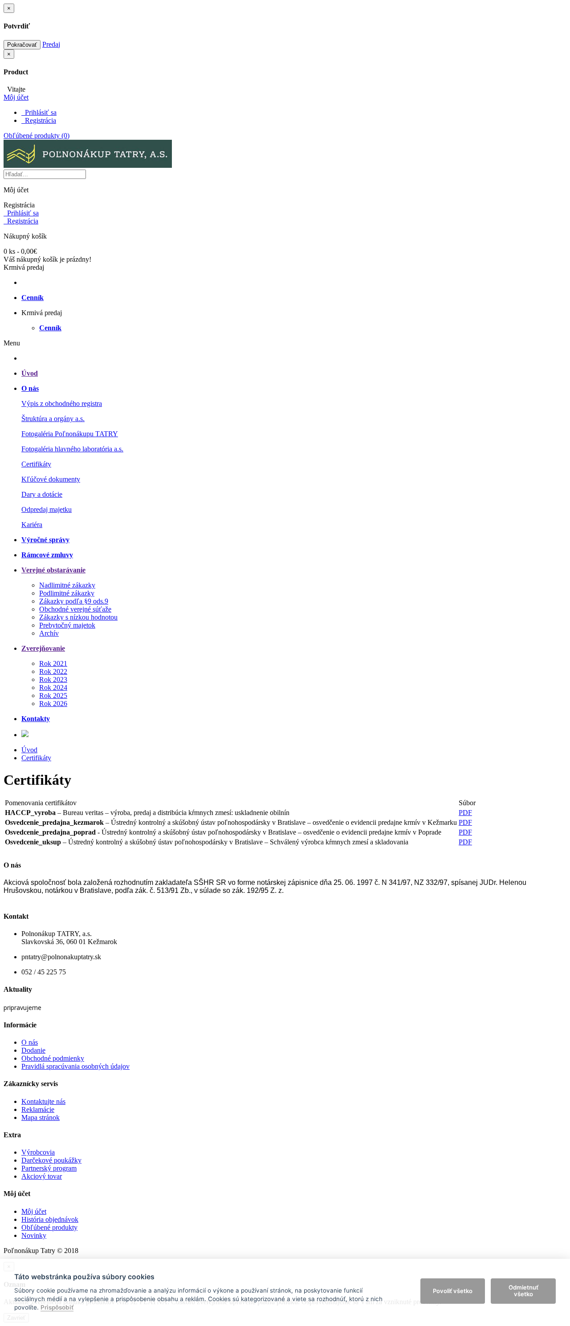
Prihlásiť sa (39, 112)
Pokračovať (22, 44)
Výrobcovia (38, 1152)
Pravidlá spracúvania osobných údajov (75, 1066)
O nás (29, 1042)
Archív (49, 633)
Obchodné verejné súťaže (75, 609)
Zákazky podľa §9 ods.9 (73, 601)
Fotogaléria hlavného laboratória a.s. (72, 449)
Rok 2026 (53, 703)
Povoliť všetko (452, 1290)
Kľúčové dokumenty (50, 479)
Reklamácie (37, 1109)
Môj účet (33, 1211)
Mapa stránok (40, 1117)
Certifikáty (36, 464)
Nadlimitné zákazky (67, 585)
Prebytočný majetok (67, 625)
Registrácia (38, 120)
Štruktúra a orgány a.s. (53, 418)
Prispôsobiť (57, 1307)
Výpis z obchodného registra (61, 403)
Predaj (51, 44)
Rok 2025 (53, 695)
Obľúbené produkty (49, 1227)
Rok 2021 (53, 663)
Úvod (29, 750)
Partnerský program (49, 1168)
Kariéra (31, 524)
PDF (465, 812)
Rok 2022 (53, 671)
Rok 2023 (53, 679)
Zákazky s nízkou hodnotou (78, 617)
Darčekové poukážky (51, 1160)
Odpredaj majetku (46, 509)
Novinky (33, 1235)
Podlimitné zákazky (66, 593)
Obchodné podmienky (52, 1058)
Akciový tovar (41, 1176)
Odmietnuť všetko (523, 1291)
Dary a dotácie (41, 494)
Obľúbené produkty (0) (36, 135)
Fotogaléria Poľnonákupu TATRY (69, 434)
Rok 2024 (53, 687)
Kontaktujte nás (43, 1101)
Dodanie (33, 1050)
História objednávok (49, 1219)
